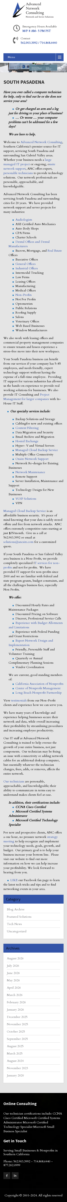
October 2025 (16, 1031)
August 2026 (15, 958)
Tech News (14, 924)
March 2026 (15, 995)
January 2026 (15, 1010)
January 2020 (15, 1075)
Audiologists (23, 220)
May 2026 (13, 980)
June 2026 (13, 973)
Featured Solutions (19, 917)
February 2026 (16, 1002)
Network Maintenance (30, 472)
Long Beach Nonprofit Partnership (38, 693)
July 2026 (13, 966)
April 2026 (14, 988)
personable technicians (18, 173)
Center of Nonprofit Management (37, 688)
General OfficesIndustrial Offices (26, 266)
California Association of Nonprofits (39, 684)
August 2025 (15, 1046)
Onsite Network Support (31, 459)
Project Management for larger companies (26, 397)
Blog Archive (16, 909)
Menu (11, 57)
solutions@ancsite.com (18, 542)
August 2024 (15, 1061)
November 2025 (17, 1024)
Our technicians (13, 781)
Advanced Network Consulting (41, 142)
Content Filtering (27, 428)
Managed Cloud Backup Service (36, 450)
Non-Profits (23, 295)
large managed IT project (27, 162)
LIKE (14, 880)
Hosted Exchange (26, 441)
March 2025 (15, 1053)
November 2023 (17, 1068)
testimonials (19, 700)
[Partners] (12, 667)
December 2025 (17, 1017)
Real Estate (55, 251)
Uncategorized (16, 931)
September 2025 (17, 1039)
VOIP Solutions (25, 499)
